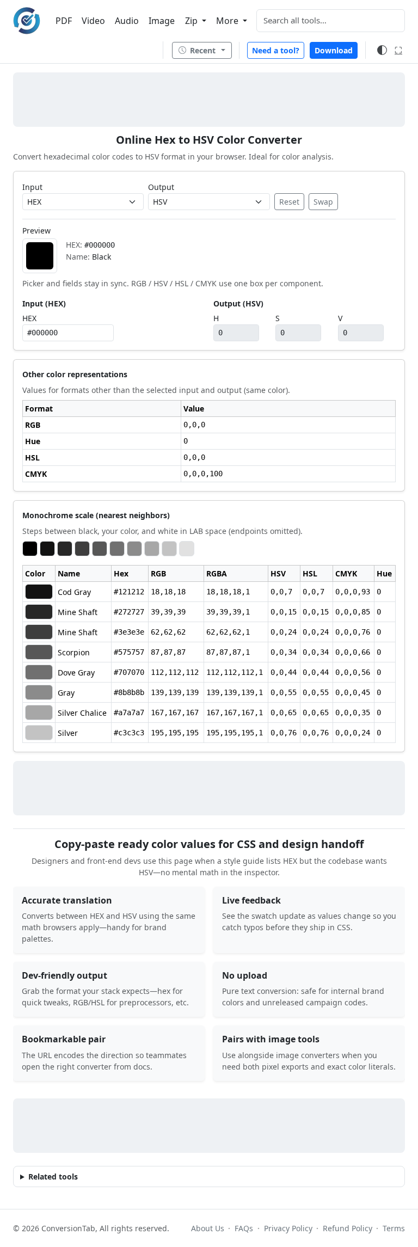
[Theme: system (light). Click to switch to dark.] (382, 50)
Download (334, 50)
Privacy (288, 1228)
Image (162, 21)
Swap (323, 201)
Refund (347, 1228)
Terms (394, 1228)
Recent (203, 50)
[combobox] (330, 20)
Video (93, 21)
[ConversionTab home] (26, 20)
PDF (64, 21)
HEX (29, 318)
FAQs (244, 1228)
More (228, 21)
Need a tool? (275, 50)
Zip (192, 21)
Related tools (53, 1176)
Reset (289, 201)
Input (32, 187)
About (207, 1228)
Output (161, 187)
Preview (36, 230)
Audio (127, 21)
